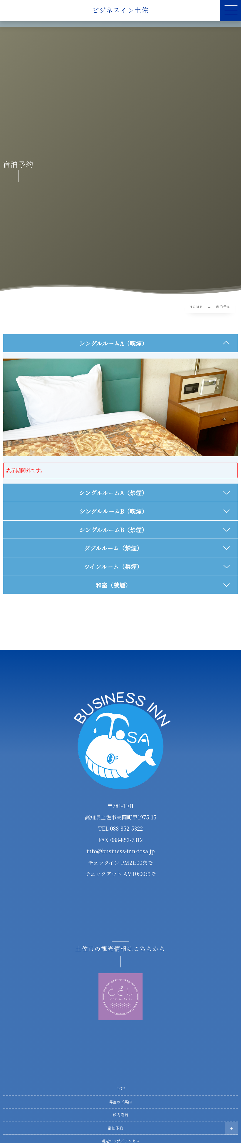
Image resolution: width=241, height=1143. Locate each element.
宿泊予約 (115, 1128)
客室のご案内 (120, 1101)
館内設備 (120, 1114)
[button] (230, 10)
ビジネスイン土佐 (120, 10)
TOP (121, 1088)
